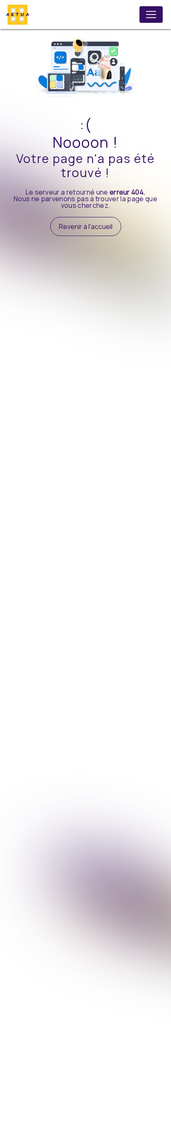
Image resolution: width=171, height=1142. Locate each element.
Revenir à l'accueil (85, 226)
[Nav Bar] (151, 14)
